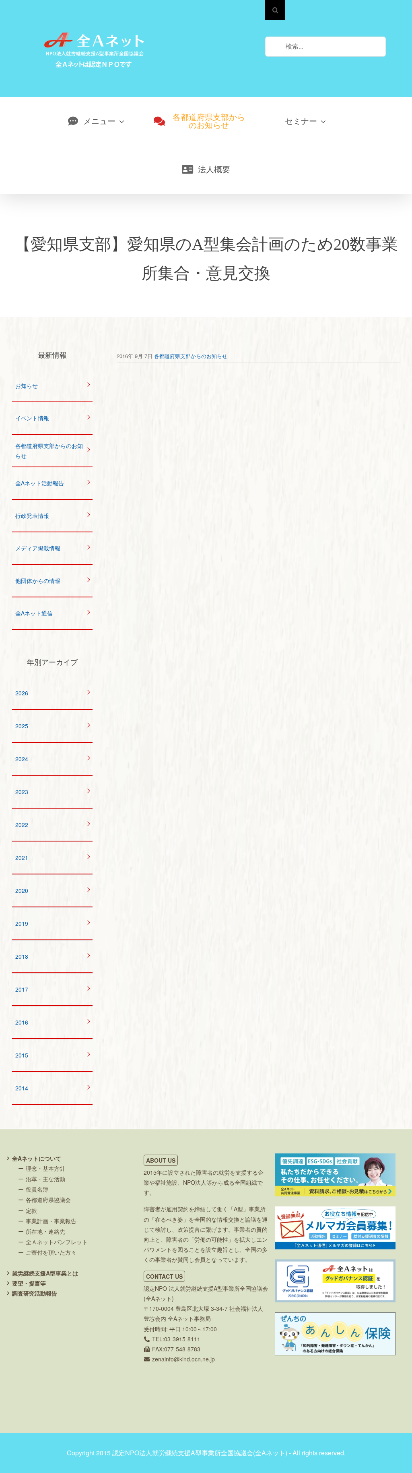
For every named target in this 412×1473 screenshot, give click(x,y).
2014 (21, 1088)
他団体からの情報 (37, 581)
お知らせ (26, 385)
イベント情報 (32, 418)
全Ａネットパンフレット (57, 1242)
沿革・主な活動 (45, 1179)
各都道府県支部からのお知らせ (190, 356)
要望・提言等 (29, 1283)
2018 (21, 956)
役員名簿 (37, 1189)
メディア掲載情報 (37, 548)
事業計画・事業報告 (51, 1221)
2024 (21, 759)
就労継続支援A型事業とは (45, 1273)
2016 (21, 1022)
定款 (31, 1210)
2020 (21, 890)
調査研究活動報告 (34, 1293)
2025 (21, 726)
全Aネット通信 (34, 613)
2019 (21, 923)
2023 (21, 792)
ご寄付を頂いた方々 (51, 1252)
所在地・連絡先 (45, 1231)
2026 (21, 693)
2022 (21, 825)
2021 (21, 858)
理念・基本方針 (45, 1168)
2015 (21, 1055)
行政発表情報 (32, 515)
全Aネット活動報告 (39, 483)
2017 (21, 989)
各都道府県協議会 (48, 1200)
